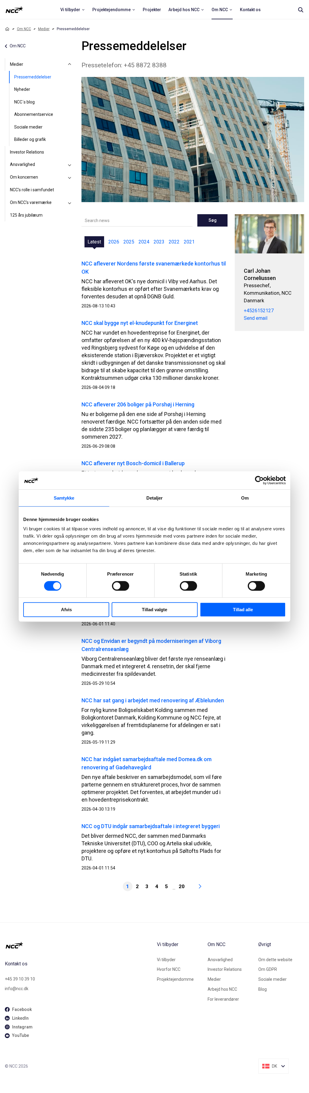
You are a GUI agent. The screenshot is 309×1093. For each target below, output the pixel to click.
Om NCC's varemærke (31, 202)
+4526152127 (259, 310)
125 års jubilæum (26, 215)
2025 (128, 242)
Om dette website (275, 959)
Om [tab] (245, 497)
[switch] (120, 586)
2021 (189, 242)
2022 (174, 242)
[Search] (300, 9)
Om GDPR (267, 969)
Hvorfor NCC (168, 969)
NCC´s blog (24, 102)
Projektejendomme (175, 979)
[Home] (7, 29)
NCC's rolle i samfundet (32, 189)
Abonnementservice (33, 114)
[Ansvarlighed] (69, 164)
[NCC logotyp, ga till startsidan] (14, 9)
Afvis (66, 609)
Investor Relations (27, 152)
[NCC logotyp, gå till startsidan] (78, 945)
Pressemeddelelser (32, 77)
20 (182, 886)
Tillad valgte (154, 609)
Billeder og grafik (30, 139)
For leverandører (223, 999)
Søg (213, 220)
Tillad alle (243, 609)
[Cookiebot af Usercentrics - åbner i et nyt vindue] (259, 480)
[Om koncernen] (69, 177)
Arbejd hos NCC (222, 989)
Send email (255, 318)
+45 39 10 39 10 (20, 979)
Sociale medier (28, 127)
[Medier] (69, 64)
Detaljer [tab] (154, 497)
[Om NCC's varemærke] (69, 202)
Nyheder (22, 89)
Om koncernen (24, 177)
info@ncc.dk (16, 988)
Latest (94, 242)
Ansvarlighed (22, 164)
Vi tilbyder (166, 959)
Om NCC (24, 29)
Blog (262, 989)
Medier (43, 29)
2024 (144, 242)
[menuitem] (72, 9)
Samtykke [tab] (64, 497)
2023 (159, 242)
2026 (113, 242)
